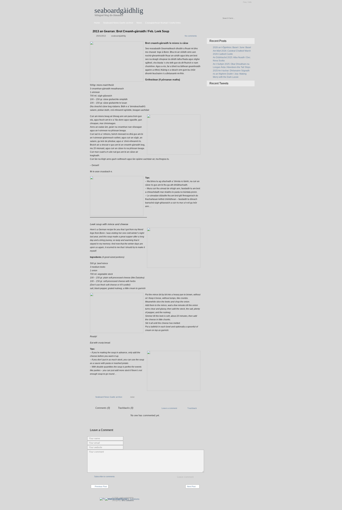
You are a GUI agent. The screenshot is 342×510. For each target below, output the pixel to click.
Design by (123, 500)
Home (97, 23)
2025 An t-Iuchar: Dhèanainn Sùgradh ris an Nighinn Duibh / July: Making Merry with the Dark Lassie (231, 73)
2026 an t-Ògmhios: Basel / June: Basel (232, 47)
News (139, 23)
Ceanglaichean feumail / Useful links (163, 23)
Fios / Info (247, 2)
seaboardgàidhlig (118, 10)
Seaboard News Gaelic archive (118, 23)
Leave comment (185, 477)
